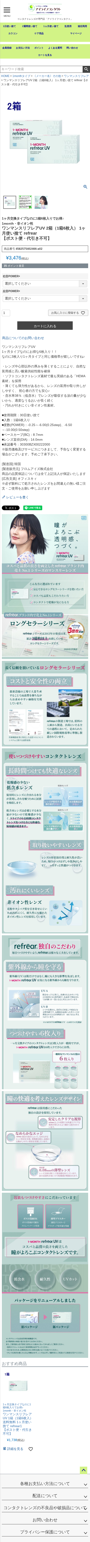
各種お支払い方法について (45, 1483)
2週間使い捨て (29, 26)
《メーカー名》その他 (47, 76)
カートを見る (45, 55)
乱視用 (68, 26)
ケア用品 (39, 33)
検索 (86, 69)
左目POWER (12, 291)
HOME (5, 76)
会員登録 (7, 48)
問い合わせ (72, 48)
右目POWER (12, 276)
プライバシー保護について (45, 1532)
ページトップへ (83, 1470)
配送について (45, 1495)
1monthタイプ (21, 76)
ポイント (39, 48)
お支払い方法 (23, 48)
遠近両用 (82, 26)
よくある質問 (55, 48)
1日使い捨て (9, 26)
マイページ (76, 33)
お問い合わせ (45, 1520)
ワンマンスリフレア (76, 76)
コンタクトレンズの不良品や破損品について (45, 1507)
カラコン (13, 33)
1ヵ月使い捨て (51, 26)
